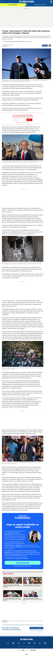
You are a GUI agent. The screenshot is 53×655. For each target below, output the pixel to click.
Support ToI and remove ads (40, 4)
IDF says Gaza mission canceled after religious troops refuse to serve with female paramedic (12, 585)
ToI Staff (11, 45)
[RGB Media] (24, 650)
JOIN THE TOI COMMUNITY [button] (36, 628)
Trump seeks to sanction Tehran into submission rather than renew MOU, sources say (32, 599)
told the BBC (25, 267)
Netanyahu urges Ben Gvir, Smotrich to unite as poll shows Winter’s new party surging (32, 585)
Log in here (40, 630)
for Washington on (13, 127)
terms (28, 122)
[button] (51, 2)
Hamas (40, 620)
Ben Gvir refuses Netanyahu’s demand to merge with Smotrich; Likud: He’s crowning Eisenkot (12, 599)
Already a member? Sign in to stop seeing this (22, 565)
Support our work (22, 563)
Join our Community (12, 4)
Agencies (5, 45)
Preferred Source (28, 41)
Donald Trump (36, 620)
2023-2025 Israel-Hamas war (20, 620)
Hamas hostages (29, 620)
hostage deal (5, 622)
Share (45, 45)
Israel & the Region (10, 620)
